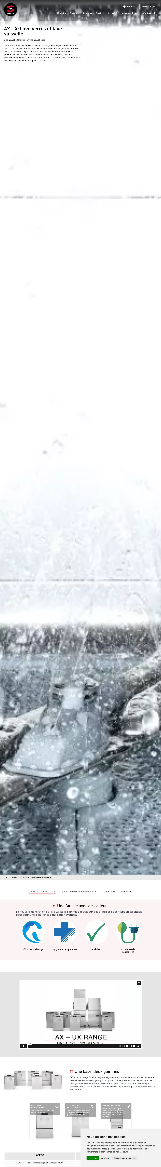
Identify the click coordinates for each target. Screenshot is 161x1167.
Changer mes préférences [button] (125, 1158)
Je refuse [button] (105, 1158)
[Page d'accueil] (10, 9)
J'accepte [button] (93, 1158)
